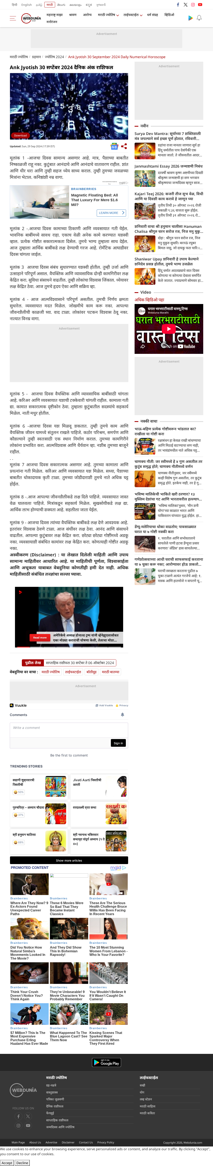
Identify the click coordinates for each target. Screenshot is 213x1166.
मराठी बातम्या (110, 671)
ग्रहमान (36, 56)
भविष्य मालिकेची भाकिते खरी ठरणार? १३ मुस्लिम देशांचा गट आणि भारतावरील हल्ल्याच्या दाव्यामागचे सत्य (168, 496)
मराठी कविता (147, 1113)
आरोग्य (87, 14)
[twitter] (185, 4)
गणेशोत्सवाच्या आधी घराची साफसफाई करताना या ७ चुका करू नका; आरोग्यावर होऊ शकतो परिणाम (169, 562)
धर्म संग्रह (152, 14)
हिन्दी (14, 5)
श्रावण (73, 14)
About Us (35, 1142)
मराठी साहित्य (147, 1106)
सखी (142, 1085)
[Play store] (191, 18)
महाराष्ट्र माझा (55, 14)
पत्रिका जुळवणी (55, 1099)
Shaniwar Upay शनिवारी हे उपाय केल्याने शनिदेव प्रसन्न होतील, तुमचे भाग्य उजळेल (167, 261)
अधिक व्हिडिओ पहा (149, 300)
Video (145, 292)
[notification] (199, 18)
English (26, 5)
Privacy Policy (105, 1142)
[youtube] (200, 4)
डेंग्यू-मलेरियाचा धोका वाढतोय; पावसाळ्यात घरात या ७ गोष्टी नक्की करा (165, 529)
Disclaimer (68, 1142)
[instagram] (193, 4)
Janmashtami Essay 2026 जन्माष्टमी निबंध (169, 166)
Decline (22, 1163)
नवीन (144, 126)
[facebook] (178, 4)
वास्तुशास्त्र (52, 1092)
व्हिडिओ (169, 14)
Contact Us (86, 1142)
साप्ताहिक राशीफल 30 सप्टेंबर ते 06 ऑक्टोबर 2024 (80, 663)
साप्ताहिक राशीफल (57, 1120)
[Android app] (106, 1062)
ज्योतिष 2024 (54, 56)
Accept (7, 1163)
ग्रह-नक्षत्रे (51, 1085)
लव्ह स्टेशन (146, 1099)
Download (20, 135)
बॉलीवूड (92, 671)
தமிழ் (39, 5)
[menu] (14, 18)
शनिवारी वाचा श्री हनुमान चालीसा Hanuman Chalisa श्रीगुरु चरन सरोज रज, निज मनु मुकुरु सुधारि (168, 229)
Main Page (18, 1142)
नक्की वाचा (148, 421)
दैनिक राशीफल (54, 1106)
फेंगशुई (50, 1113)
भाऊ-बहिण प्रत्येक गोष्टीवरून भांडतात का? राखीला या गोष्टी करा (165, 431)
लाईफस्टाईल (131, 14)
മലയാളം (75, 5)
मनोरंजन (52, 22)
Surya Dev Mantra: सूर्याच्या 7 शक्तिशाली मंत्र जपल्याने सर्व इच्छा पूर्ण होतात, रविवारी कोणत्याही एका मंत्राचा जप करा (168, 136)
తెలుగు (61, 5)
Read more (39, 637)
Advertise (51, 1142)
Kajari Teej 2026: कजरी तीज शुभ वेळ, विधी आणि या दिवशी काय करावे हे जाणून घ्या (169, 196)
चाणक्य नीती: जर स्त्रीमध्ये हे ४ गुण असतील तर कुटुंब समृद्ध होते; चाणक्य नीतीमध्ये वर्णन (168, 464)
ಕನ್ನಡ (89, 5)
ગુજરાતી (101, 5)
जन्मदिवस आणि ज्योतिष (60, 1127)
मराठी (50, 5)
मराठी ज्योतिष (106, 14)
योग (142, 1092)
